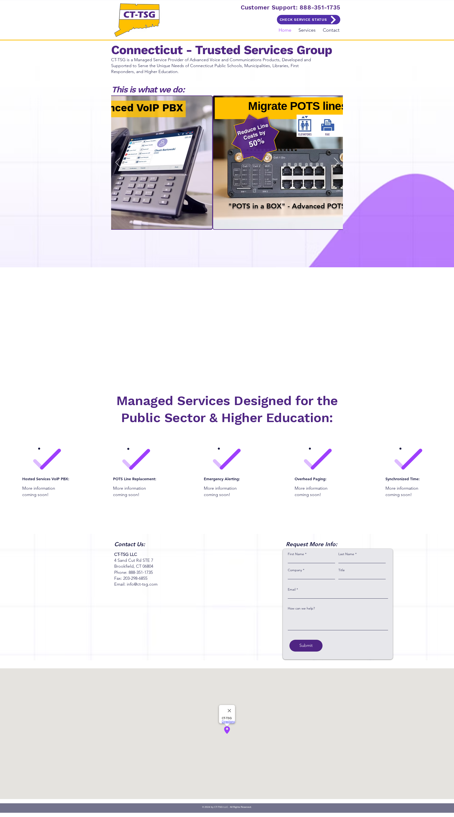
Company (295, 570)
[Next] (336, 163)
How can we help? (301, 608)
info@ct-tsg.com (142, 584)
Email (292, 589)
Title (341, 570)
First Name (296, 554)
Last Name (346, 554)
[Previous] (117, 163)
